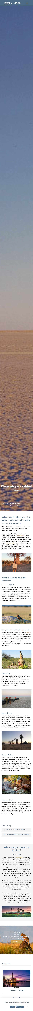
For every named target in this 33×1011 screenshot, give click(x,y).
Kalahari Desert (20, 517)
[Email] (25, 505)
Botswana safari (10, 543)
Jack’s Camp (20, 536)
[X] (10, 505)
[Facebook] (3, 505)
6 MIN (16, 987)
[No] (27, 1006)
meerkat (29, 632)
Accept (12, 1006)
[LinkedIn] (17, 505)
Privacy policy (19, 1006)
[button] (3, 563)
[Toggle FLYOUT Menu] (27, 3)
